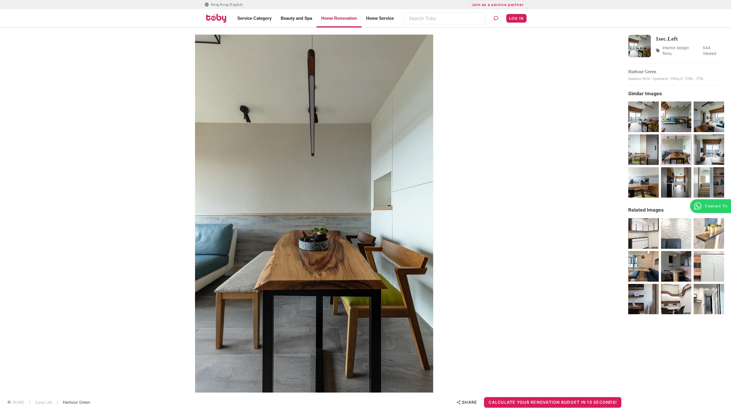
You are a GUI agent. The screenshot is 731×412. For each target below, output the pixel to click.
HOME (19, 402)
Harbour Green (76, 402)
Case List (43, 402)
